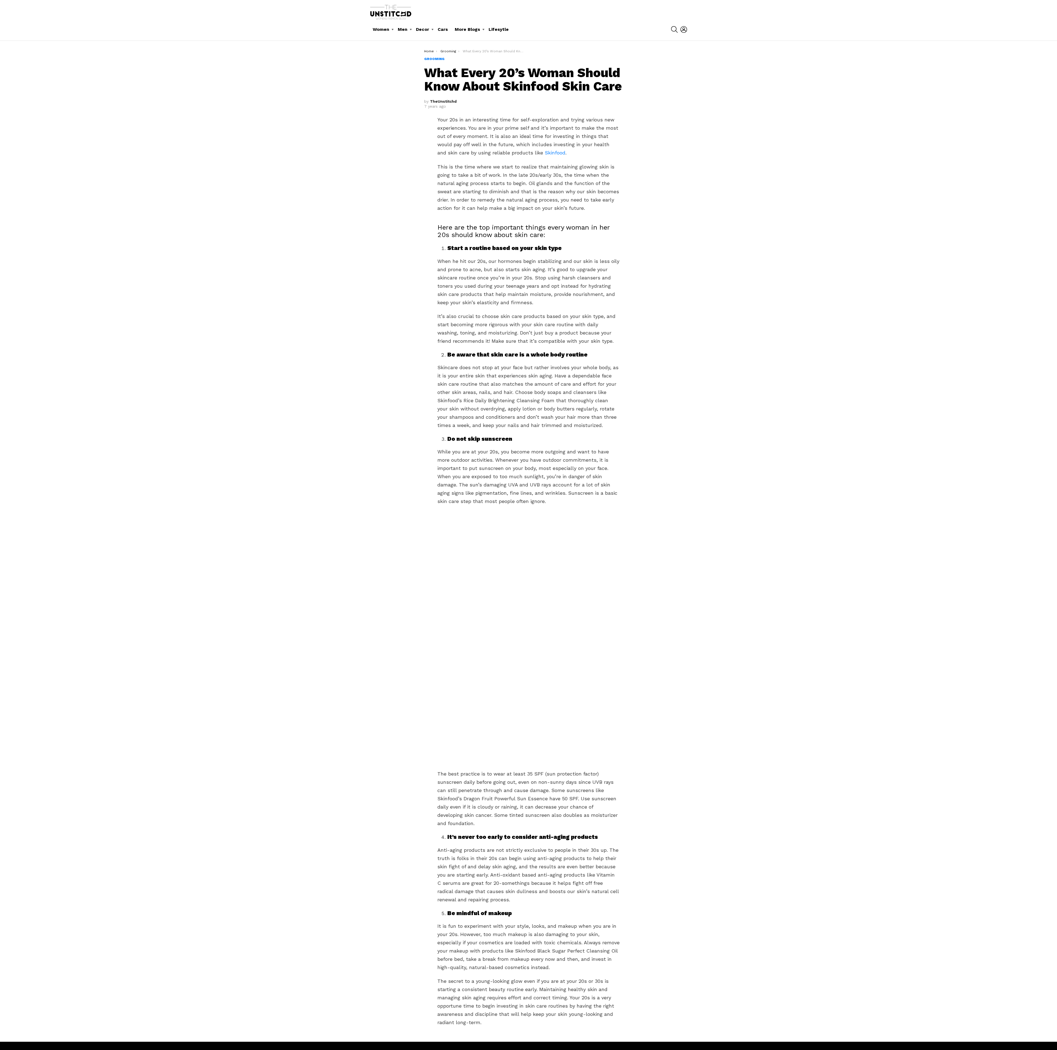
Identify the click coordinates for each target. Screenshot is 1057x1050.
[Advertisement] (528, 593)
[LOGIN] (683, 29)
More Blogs (467, 29)
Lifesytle (499, 29)
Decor (422, 29)
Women (381, 29)
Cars (443, 29)
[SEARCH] (674, 29)
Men (402, 29)
